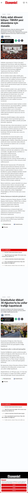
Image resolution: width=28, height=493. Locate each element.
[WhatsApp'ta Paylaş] (16, 40)
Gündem (8, 14)
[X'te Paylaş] (22, 40)
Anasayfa (3, 14)
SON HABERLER (6, 250)
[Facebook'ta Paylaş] (19, 40)
